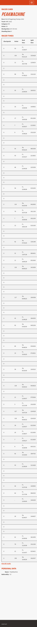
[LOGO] (8, 2)
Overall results (6, 564)
